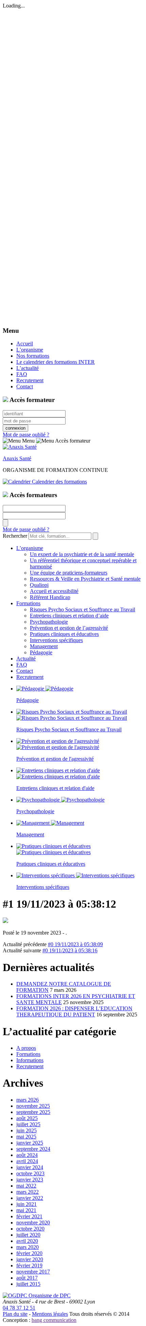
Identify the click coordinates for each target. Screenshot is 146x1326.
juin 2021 (26, 1204)
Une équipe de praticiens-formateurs (68, 573)
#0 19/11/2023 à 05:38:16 (69, 950)
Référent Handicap (50, 597)
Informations (29, 1060)
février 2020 (29, 1253)
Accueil (24, 343)
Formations (28, 603)
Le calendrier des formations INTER (55, 362)
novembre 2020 (33, 1222)
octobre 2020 (30, 1229)
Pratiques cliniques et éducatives (64, 634)
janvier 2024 (29, 1167)
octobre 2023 (30, 1173)
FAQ (21, 374)
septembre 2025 (33, 1112)
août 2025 (27, 1118)
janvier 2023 (29, 1179)
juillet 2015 (28, 1284)
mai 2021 (26, 1210)
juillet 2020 (28, 1235)
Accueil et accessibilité (54, 591)
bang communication (54, 1320)
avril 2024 (27, 1161)
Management (44, 646)
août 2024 (27, 1155)
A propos (26, 1048)
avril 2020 (27, 1241)
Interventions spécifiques (56, 640)
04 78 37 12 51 (19, 1308)
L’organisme (29, 350)
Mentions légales (50, 1314)
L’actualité (27, 368)
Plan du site (15, 1314)
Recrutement (29, 380)
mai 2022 (26, 1186)
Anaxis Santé (17, 458)
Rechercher (15, 536)
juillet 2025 (28, 1124)
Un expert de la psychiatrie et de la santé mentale (82, 554)
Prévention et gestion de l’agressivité (69, 628)
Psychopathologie (49, 622)
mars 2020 (27, 1247)
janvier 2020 (29, 1259)
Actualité (26, 658)
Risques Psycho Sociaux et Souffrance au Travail (82, 609)
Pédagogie (41, 652)
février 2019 (29, 1265)
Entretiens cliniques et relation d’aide (69, 616)
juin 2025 (26, 1130)
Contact (24, 386)
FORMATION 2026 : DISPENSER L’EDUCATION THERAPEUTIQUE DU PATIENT (74, 1011)
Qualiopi (39, 585)
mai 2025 (26, 1136)
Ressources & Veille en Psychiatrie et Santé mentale (85, 579)
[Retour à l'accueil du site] (20, 447)
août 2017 (27, 1278)
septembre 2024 (33, 1149)
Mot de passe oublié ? (26, 434)
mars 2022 (27, 1192)
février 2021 (29, 1216)
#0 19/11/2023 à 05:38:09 (75, 944)
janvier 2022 (29, 1198)
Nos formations (32, 356)
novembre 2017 (33, 1272)
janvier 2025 (29, 1143)
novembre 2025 (33, 1106)
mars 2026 (27, 1100)
